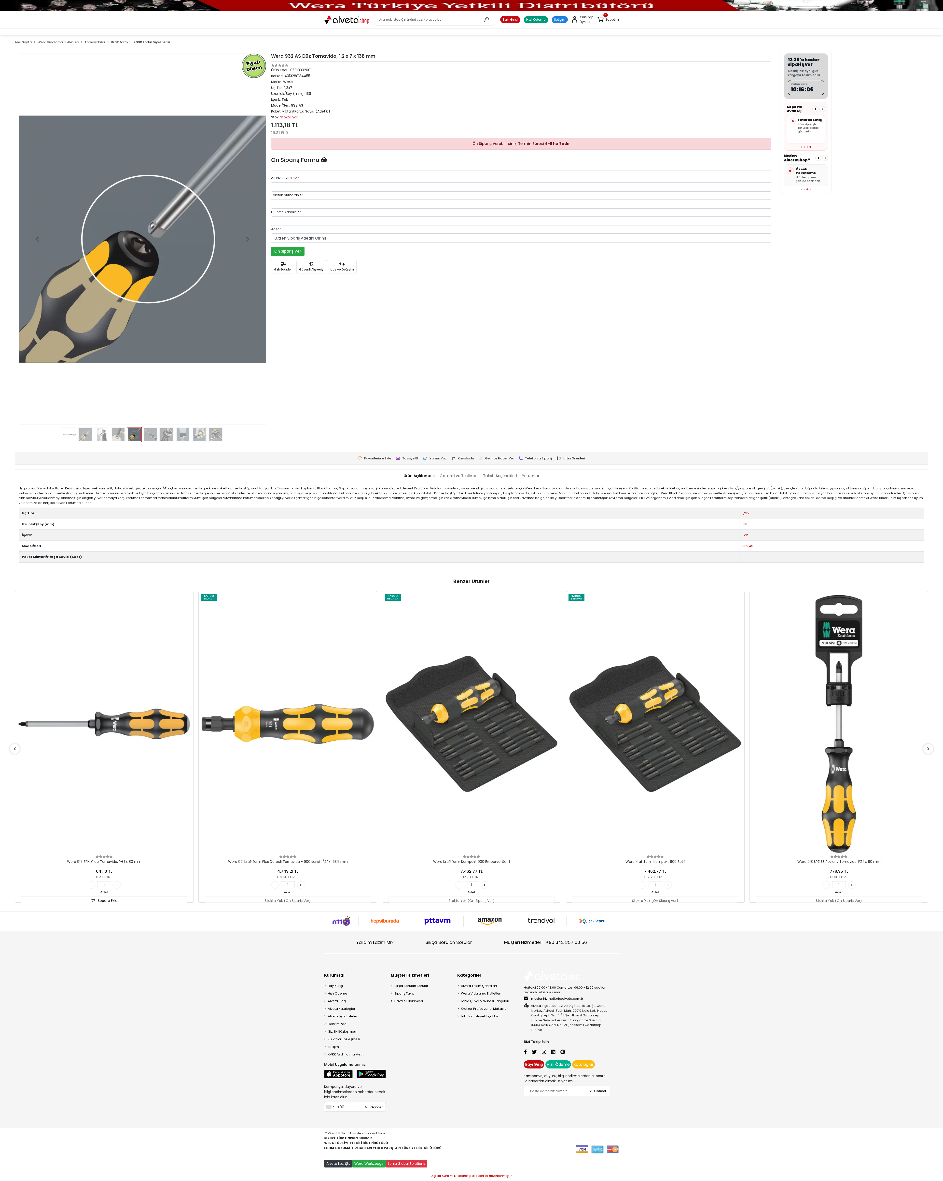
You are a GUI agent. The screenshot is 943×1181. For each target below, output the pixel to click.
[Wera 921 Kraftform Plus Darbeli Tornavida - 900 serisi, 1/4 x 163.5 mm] (287, 724)
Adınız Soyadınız (285, 177)
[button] (608, 19)
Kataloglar (583, 1064)
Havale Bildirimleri (408, 1001)
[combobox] (330, 1106)
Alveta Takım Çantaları (479, 985)
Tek (745, 535)
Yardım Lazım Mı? (375, 942)
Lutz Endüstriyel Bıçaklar (479, 1016)
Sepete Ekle (107, 900)
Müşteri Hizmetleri (545, 942)
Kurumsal (334, 975)
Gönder (376, 1107)
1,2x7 (745, 513)
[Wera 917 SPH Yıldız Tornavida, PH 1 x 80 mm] (104, 724)
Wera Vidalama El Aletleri (481, 993)
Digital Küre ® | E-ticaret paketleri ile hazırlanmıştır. (471, 1175)
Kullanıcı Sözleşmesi (344, 1039)
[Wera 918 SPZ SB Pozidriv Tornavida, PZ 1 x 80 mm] (839, 724)
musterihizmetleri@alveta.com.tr (557, 998)
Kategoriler (469, 975)
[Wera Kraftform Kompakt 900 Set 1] (655, 724)
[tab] (419, 476)
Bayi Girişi (510, 19)
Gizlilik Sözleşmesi (342, 1031)
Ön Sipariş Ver (287, 251)
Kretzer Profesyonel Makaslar (484, 1008)
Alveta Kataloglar (341, 1008)
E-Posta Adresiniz (286, 212)
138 (744, 524)
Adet (276, 229)
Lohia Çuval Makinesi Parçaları (485, 1001)
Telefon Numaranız (287, 195)
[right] (928, 748)
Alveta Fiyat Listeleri (343, 1016)
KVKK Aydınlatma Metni (346, 1054)
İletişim (559, 19)
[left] (14, 748)
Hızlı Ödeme (536, 19)
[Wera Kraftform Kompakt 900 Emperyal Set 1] (471, 724)
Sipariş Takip (404, 993)
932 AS (747, 546)
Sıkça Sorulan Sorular (449, 942)
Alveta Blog (337, 1001)
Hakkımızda (337, 1024)
